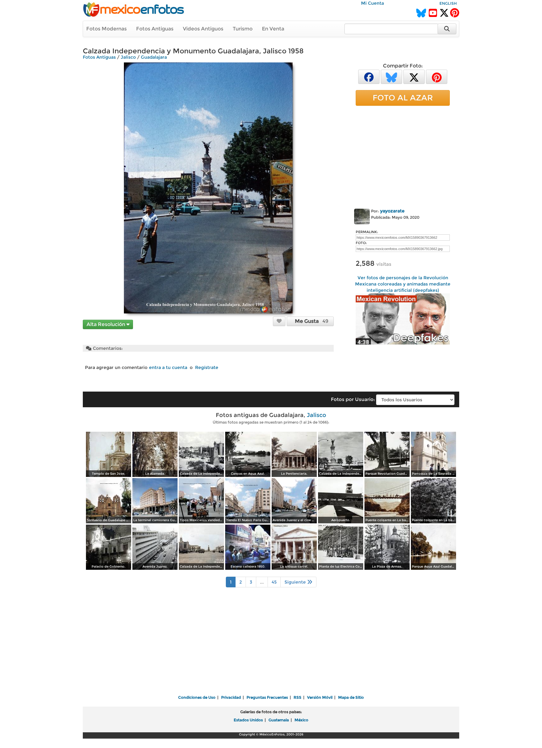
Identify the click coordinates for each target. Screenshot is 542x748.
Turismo (242, 29)
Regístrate (206, 367)
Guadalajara (154, 57)
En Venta (273, 29)
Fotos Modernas (106, 29)
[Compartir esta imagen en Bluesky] (391, 76)
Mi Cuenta (372, 3)
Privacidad (231, 697)
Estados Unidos (248, 720)
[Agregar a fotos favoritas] (279, 321)
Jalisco (128, 57)
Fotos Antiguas (154, 29)
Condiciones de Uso (196, 697)
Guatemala (278, 720)
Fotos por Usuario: (353, 399)
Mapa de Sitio (351, 697)
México (301, 720)
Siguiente (295, 582)
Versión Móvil (319, 697)
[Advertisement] (402, 156)
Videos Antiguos (203, 29)
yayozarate (392, 211)
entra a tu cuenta (168, 367)
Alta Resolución (106, 324)
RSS (297, 697)
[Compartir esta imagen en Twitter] (414, 76)
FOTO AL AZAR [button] (403, 97)
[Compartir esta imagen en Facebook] (369, 76)
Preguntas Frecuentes (267, 697)
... (262, 582)
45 (274, 582)
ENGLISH (448, 3)
